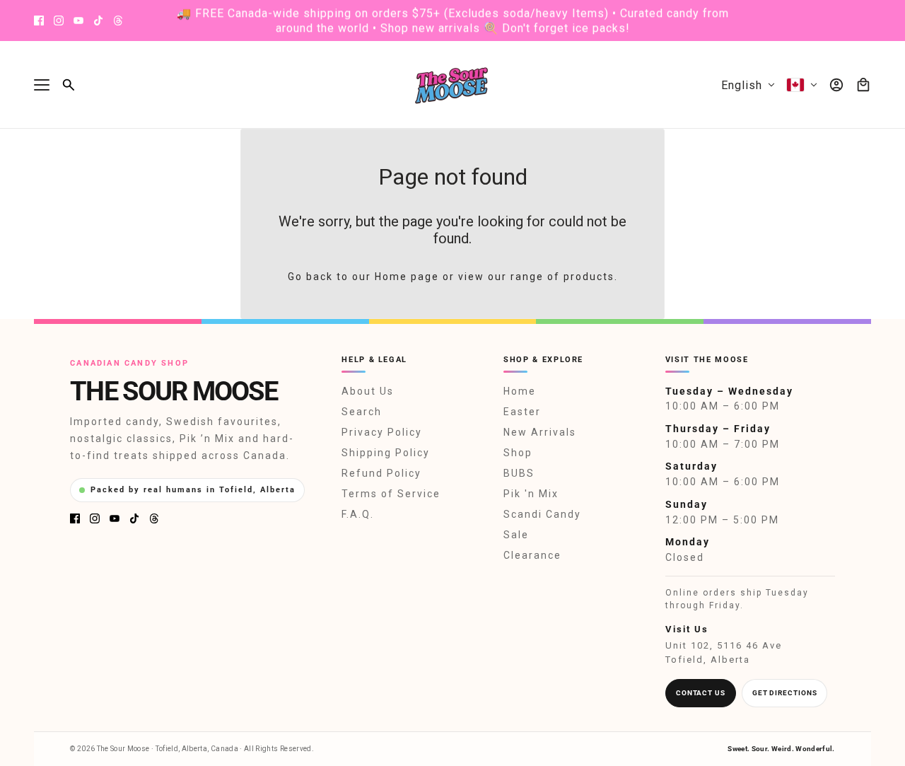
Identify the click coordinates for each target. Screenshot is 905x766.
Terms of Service (390, 493)
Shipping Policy (385, 452)
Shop (517, 452)
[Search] (68, 85)
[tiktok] (98, 20)
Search (361, 411)
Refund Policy (381, 473)
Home (519, 391)
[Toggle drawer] (41, 85)
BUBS (519, 473)
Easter (522, 411)
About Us (367, 391)
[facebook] (39, 20)
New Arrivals (539, 432)
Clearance (532, 555)
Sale (516, 534)
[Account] (836, 85)
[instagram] (58, 20)
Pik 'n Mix (531, 493)
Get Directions (784, 693)
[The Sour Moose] (453, 85)
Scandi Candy (542, 514)
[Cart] (863, 85)
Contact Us (700, 693)
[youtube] (78, 20)
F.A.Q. (357, 514)
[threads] (118, 20)
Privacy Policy (381, 432)
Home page (407, 276)
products (589, 276)
